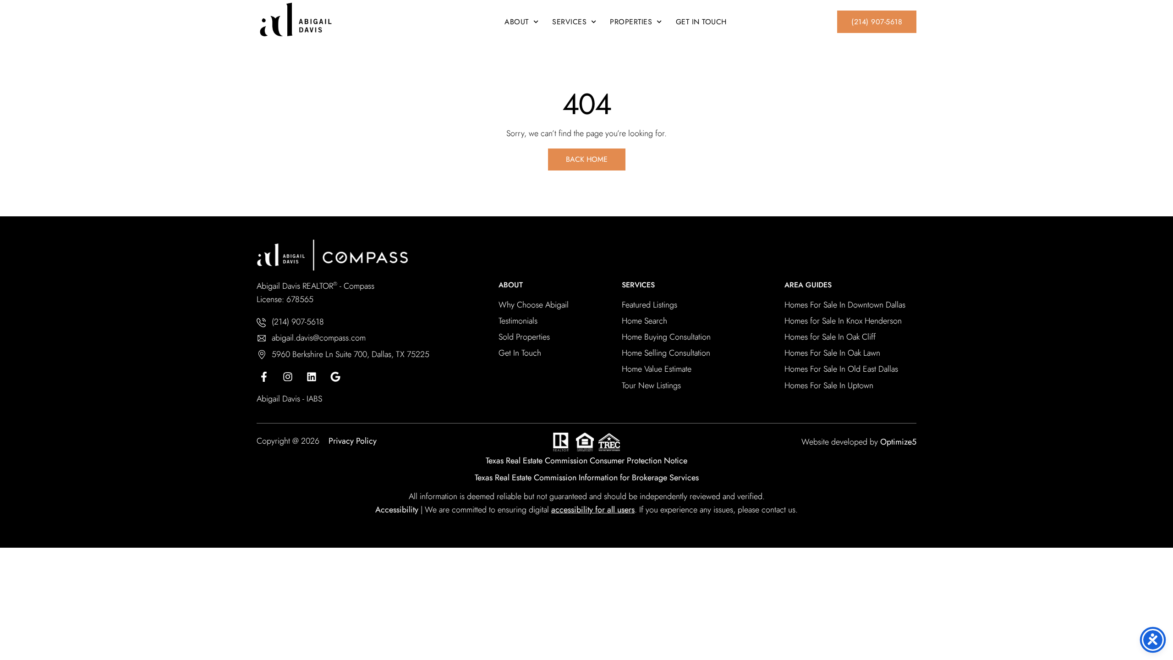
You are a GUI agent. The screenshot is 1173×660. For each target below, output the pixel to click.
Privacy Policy (353, 441)
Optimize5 (898, 442)
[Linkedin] (311, 376)
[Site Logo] (325, 19)
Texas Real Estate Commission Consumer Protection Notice (586, 461)
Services (569, 21)
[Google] (335, 376)
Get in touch (701, 21)
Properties (631, 21)
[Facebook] (264, 376)
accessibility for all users (593, 510)
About (516, 21)
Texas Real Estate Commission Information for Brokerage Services (587, 478)
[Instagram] (287, 376)
